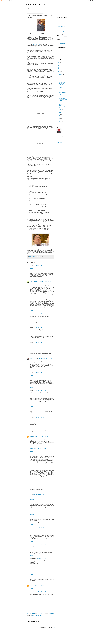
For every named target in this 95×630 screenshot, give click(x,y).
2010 (59, 71)
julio (59, 114)
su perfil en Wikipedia (36, 44)
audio (34, 173)
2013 (59, 67)
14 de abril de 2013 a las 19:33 (38, 577)
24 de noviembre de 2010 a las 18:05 (40, 409)
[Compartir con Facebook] (42, 256)
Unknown (31, 585)
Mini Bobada (60, 94)
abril (59, 118)
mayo (60, 117)
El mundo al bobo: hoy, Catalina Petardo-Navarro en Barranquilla (62, 22)
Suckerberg (32, 448)
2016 (59, 62)
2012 (59, 68)
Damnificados (60, 90)
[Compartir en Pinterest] (43, 256)
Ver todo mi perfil (59, 142)
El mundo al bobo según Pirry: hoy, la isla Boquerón (62, 31)
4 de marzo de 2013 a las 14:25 (42, 558)
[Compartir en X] (41, 256)
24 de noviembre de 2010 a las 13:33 (40, 390)
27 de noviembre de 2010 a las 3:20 (40, 448)
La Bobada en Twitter (61, 42)
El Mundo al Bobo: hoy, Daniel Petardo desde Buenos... (62, 99)
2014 (59, 65)
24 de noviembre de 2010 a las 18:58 (40, 429)
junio (60, 115)
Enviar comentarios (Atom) (36, 615)
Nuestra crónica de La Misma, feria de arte (62, 107)
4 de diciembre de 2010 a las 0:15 (39, 494)
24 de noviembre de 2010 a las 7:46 (45, 281)
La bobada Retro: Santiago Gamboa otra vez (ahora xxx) (62, 80)
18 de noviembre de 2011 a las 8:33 (39, 544)
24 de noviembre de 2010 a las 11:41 (39, 342)
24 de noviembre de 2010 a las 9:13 (39, 327)
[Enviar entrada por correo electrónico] (37, 256)
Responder (32, 268)
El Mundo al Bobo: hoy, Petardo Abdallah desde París (62, 83)
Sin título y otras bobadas (61, 105)
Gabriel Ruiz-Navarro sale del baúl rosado (62, 93)
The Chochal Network (61, 43)
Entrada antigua (51, 613)
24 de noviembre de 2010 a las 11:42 (39, 352)
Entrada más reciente (31, 613)
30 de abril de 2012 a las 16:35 (38, 551)
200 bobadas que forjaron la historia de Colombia (62, 26)
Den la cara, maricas (61, 44)
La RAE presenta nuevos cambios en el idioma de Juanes (62, 76)
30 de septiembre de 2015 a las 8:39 (39, 591)
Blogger (53, 627)
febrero (60, 121)
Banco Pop (59, 14)
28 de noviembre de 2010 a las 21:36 (40, 454)
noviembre (61, 74)
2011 (59, 70)
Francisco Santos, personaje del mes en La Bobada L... (62, 86)
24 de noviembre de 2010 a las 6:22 (39, 265)
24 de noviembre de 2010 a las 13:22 (40, 378)
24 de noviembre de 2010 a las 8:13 (39, 313)
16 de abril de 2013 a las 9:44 (39, 585)
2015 (59, 64)
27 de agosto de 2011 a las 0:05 (38, 527)
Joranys (31, 271)
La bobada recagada (61, 28)
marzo (60, 120)
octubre (60, 109)
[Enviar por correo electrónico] (39, 256)
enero (60, 123)
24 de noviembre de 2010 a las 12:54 (40, 372)
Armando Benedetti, (47, 52)
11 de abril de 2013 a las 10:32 (38, 568)
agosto (60, 112)
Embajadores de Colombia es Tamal (62, 97)
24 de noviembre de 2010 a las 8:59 (39, 321)
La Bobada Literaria (35, 4)
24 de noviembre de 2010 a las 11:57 (45, 358)
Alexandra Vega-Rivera (34, 281)
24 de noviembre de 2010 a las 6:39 (39, 271)
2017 (59, 61)
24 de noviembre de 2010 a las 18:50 (40, 417)
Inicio (41, 613)
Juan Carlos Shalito (33, 436)
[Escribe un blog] (40, 256)
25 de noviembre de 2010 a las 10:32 (43, 436)
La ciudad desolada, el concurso (62, 102)
